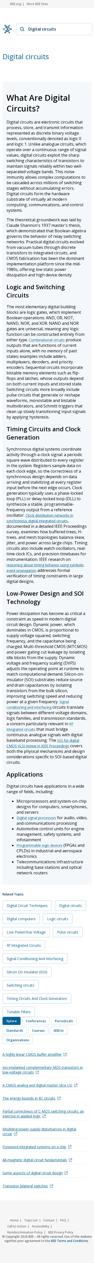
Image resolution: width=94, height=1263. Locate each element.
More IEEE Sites (37, 4)
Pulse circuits (67, 932)
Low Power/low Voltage (26, 932)
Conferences (36, 1021)
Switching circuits (20, 985)
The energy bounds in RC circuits (29, 1098)
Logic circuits (57, 918)
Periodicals (64, 1021)
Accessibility (40, 1226)
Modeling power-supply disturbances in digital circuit (39, 1131)
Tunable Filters (19, 1011)
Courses (38, 1030)
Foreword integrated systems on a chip (34, 1146)
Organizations (17, 1040)
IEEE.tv (59, 1030)
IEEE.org (15, 4)
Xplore (11, 1021)
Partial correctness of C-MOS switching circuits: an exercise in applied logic (43, 1113)
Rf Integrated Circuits (24, 945)
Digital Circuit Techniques (27, 905)
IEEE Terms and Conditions (70, 1241)
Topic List (31, 1220)
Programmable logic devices (39, 845)
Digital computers (21, 918)
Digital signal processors (36, 817)
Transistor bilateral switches (25, 1186)
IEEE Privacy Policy (60, 1232)
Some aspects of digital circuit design (33, 1173)
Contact (49, 1220)
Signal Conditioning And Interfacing (35, 958)
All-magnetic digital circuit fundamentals (35, 1159)
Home (14, 1220)
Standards (14, 1030)
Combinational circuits (47, 340)
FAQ (63, 1220)
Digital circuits (70, 905)
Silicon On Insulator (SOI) (27, 972)
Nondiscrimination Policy (25, 1232)
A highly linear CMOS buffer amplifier (32, 1054)
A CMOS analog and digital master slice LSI (37, 1085)
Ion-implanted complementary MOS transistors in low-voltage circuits (43, 1070)
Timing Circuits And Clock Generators (37, 998)
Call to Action (16, 1226)
